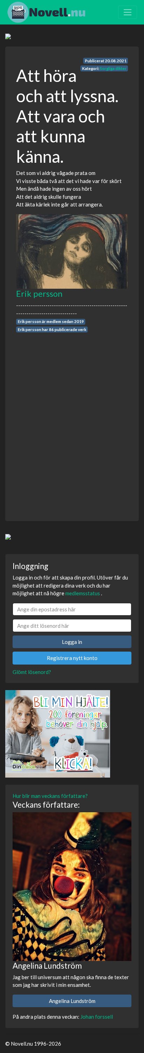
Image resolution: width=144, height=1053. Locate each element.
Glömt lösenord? (32, 672)
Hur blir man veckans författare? (50, 796)
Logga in (72, 642)
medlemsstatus (82, 593)
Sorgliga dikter (113, 68)
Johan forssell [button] (96, 1016)
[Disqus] (72, 420)
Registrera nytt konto (72, 658)
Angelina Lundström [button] (72, 1001)
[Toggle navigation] (127, 12)
